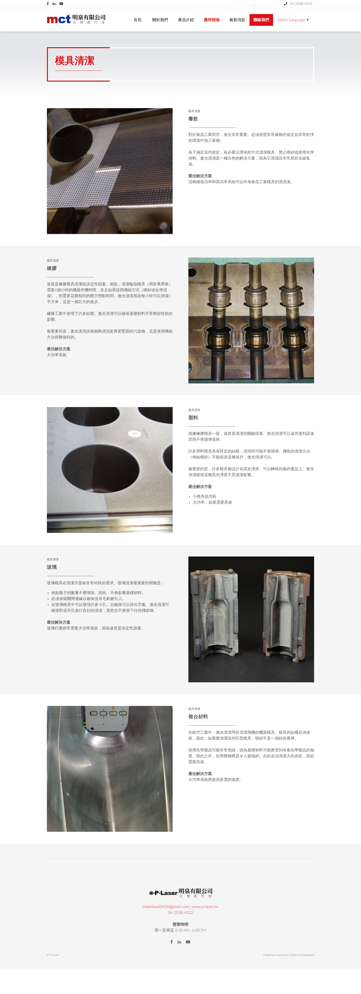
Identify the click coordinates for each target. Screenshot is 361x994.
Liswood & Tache (286, 954)
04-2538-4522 (180, 913)
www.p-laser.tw (205, 907)
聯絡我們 (261, 20)
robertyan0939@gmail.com (166, 907)
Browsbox (307, 954)
